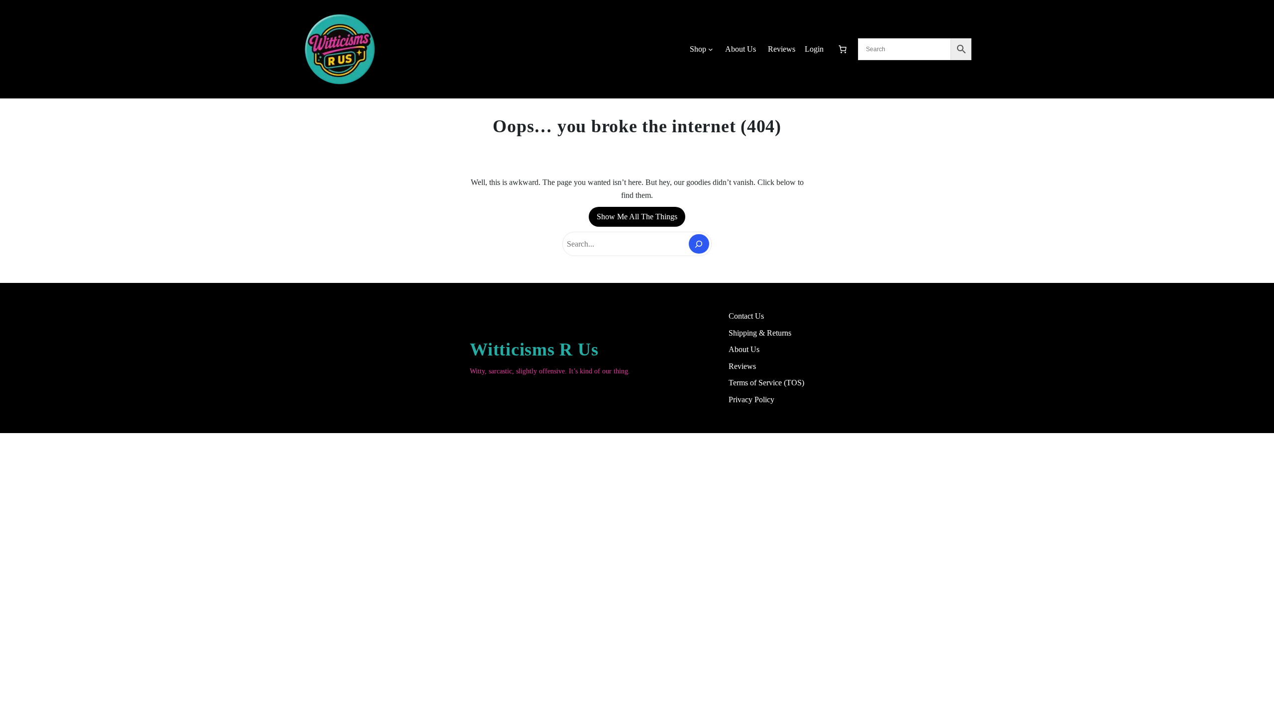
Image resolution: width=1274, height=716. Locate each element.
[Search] (699, 244)
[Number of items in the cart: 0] (842, 49)
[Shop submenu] (710, 49)
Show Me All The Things (637, 216)
